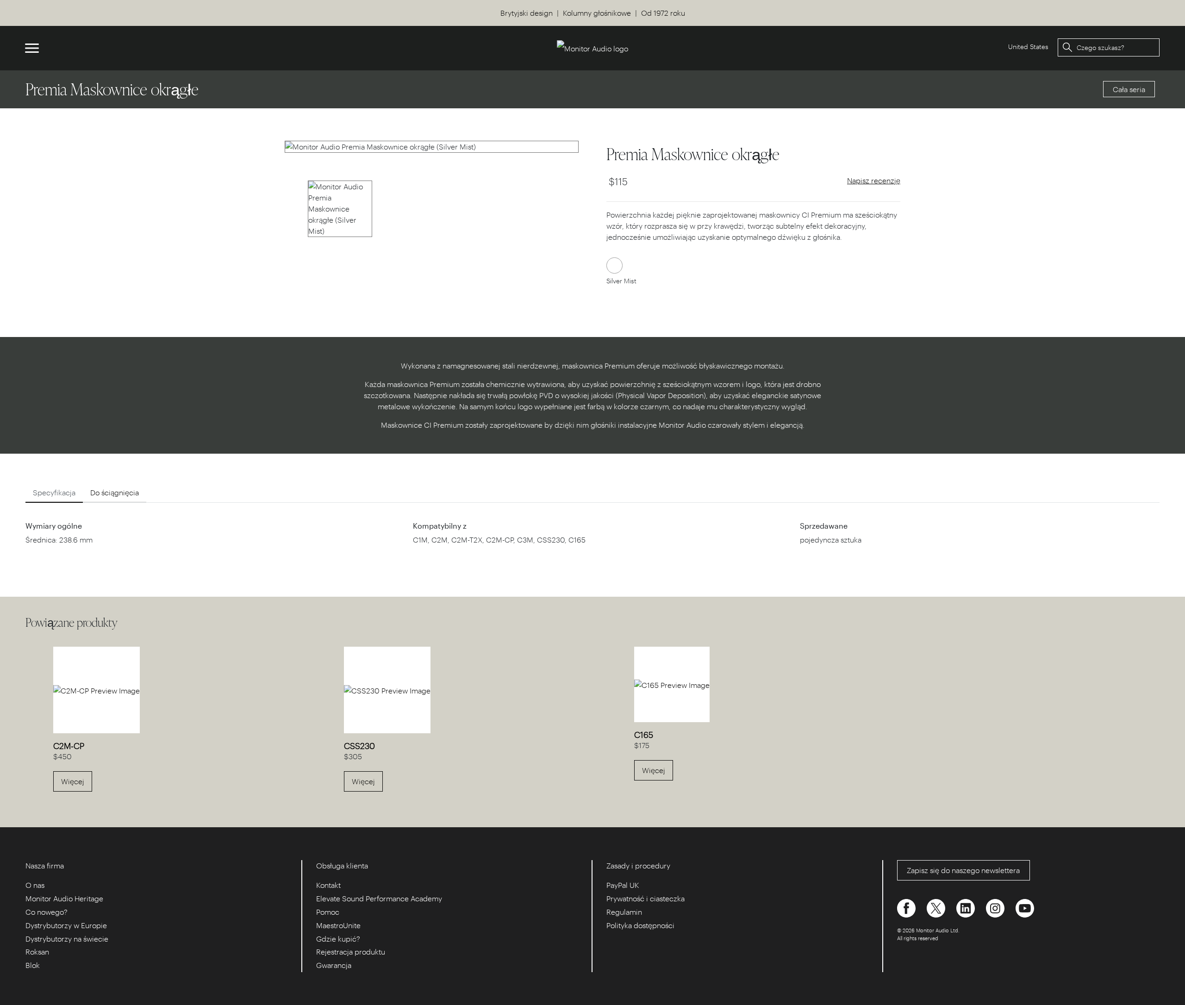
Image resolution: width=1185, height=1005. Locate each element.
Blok (32, 965)
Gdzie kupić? (338, 938)
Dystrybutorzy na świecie (66, 938)
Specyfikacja (54, 492)
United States (1028, 46)
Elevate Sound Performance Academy (379, 898)
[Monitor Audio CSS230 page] (387, 689)
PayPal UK (622, 884)
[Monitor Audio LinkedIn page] (966, 907)
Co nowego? (46, 911)
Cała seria (1129, 89)
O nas (34, 884)
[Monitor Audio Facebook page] (907, 907)
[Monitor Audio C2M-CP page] (96, 689)
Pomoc (327, 911)
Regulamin (624, 911)
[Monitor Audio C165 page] (672, 684)
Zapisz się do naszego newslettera (963, 870)
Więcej (72, 781)
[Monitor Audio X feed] (937, 907)
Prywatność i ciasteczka (645, 898)
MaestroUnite (338, 925)
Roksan (37, 951)
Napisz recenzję (873, 180)
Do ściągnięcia (114, 492)
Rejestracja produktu (350, 951)
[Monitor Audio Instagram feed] (996, 907)
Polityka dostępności (640, 925)
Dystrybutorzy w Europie (66, 925)
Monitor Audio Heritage (64, 898)
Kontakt (328, 884)
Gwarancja (333, 965)
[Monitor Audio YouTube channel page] (1025, 907)
